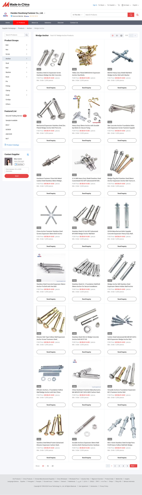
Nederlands (71, 481)
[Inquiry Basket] (119, 5)
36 (48, 466)
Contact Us (74, 23)
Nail (7, 68)
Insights (127, 479)
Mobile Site (119, 479)
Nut (7, 49)
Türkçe (111, 481)
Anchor (8, 59)
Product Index (109, 479)
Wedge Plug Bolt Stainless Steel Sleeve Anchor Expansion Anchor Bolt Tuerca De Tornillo (121, 180)
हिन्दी (97, 481)
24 (43, 466)
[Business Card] (28, 154)
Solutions (48, 23)
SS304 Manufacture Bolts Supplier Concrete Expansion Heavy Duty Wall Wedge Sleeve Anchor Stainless (120, 233)
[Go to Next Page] (135, 35)
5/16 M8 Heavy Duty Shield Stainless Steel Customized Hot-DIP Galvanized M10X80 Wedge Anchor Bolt (86, 180)
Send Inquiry (51, 88)
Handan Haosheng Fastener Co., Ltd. (27, 13)
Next (132, 466)
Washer (8, 72)
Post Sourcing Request (137, 15)
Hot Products (17, 479)
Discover (61, 23)
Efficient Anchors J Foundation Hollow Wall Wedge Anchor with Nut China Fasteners (50, 392)
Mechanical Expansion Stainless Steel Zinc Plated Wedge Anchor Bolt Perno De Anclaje (51, 127)
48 (52, 466)
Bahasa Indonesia (129, 481)
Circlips (8, 99)
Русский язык (48, 481)
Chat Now (20, 164)
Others (8, 104)
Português (31, 481)
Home (8, 23)
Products (22, 23)
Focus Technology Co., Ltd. (56, 486)
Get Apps (126, 5)
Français (38, 481)
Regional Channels (97, 479)
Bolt (7, 45)
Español (22, 481)
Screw (8, 54)
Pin (7, 81)
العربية (79, 481)
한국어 (86, 481)
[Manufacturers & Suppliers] (16, 4)
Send (16, 176)
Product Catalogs (13, 145)
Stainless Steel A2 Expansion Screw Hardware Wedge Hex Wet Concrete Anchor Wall (49, 75)
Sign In (95, 5)
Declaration (94, 486)
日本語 (92, 481)
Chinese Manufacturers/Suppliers (45, 479)
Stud (7, 63)
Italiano (56, 481)
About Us (35, 23)
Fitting (8, 86)
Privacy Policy (104, 486)
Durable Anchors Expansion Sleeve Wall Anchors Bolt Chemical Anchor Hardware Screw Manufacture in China (86, 445)
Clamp (8, 90)
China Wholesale (62, 479)
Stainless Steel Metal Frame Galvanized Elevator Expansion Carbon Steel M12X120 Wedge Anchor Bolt (50, 445)
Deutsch (63, 481)
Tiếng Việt (118, 481)
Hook (7, 95)
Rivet (7, 77)
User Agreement (83, 486)
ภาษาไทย (104, 481)
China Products (27, 479)
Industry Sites (85, 479)
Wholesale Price (74, 479)
